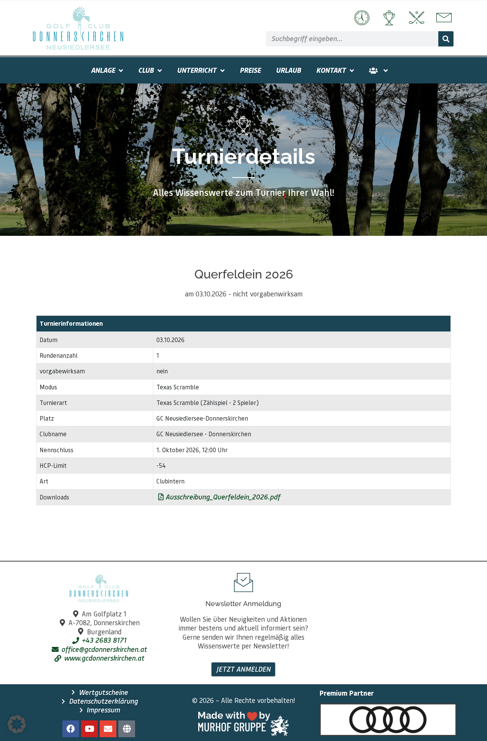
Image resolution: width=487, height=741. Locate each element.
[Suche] (446, 38)
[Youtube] (89, 728)
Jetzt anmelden (243, 669)
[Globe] (126, 728)
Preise (250, 70)
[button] (16, 724)
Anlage (103, 70)
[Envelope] (108, 728)
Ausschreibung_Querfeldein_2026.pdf (222, 496)
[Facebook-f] (70, 728)
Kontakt (331, 70)
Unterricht (196, 70)
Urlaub (288, 70)
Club (146, 70)
